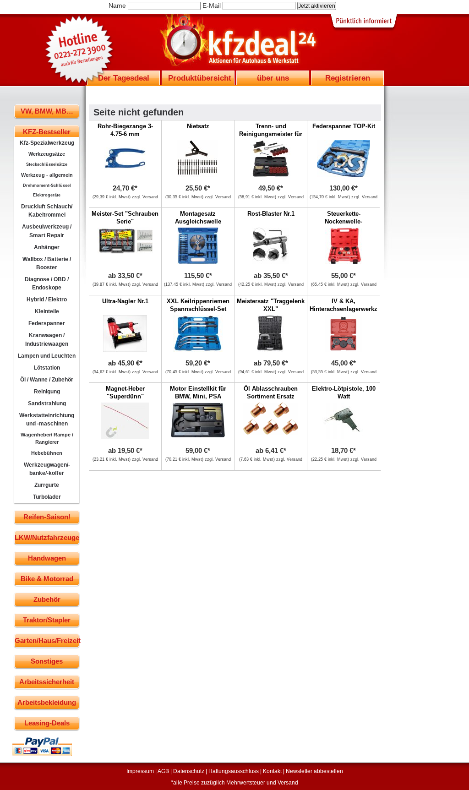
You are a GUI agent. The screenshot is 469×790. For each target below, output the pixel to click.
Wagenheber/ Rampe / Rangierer (47, 438)
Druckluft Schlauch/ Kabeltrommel (46, 210)
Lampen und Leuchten (47, 356)
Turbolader (47, 497)
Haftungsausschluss (233, 771)
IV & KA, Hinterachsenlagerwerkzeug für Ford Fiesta (349, 309)
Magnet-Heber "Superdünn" (125, 392)
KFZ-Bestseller (47, 132)
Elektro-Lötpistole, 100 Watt (344, 392)
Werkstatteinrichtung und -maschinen (46, 419)
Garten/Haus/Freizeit (47, 640)
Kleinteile (47, 311)
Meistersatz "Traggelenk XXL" (271, 305)
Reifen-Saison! (47, 517)
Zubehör (46, 599)
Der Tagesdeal (123, 77)
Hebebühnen (46, 453)
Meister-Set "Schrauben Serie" (125, 217)
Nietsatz (198, 126)
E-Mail (211, 5)
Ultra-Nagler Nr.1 (125, 301)
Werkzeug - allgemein (47, 175)
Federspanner (46, 323)
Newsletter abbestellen (314, 771)
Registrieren (347, 77)
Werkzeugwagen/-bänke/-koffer (47, 469)
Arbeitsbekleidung (46, 702)
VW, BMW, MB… (47, 111)
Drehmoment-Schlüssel (47, 185)
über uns (273, 77)
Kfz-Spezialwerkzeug (47, 143)
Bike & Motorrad (47, 579)
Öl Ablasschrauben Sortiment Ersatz (271, 392)
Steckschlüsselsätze (46, 164)
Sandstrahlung (47, 403)
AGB (163, 771)
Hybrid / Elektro (47, 299)
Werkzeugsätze (46, 154)
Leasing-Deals (47, 723)
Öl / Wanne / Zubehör (46, 379)
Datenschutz (188, 771)
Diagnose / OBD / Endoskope (47, 283)
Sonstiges (47, 661)
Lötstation (47, 368)
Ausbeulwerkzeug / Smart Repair (46, 230)
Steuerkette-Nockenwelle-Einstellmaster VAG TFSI (343, 225)
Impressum (140, 771)
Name (117, 5)
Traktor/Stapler (47, 620)
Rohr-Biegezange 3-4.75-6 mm (125, 130)
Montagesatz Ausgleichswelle (198, 217)
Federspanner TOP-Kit (343, 126)
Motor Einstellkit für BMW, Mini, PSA (198, 392)
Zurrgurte (46, 485)
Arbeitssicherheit (46, 682)
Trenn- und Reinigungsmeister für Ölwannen (270, 134)
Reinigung (47, 391)
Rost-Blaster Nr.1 (270, 213)
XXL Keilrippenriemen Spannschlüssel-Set (198, 305)
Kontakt (272, 771)
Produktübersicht (199, 77)
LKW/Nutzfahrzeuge (47, 537)
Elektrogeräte (46, 195)
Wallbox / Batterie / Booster (46, 263)
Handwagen (47, 558)
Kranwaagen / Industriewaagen (46, 339)
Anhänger (47, 247)
